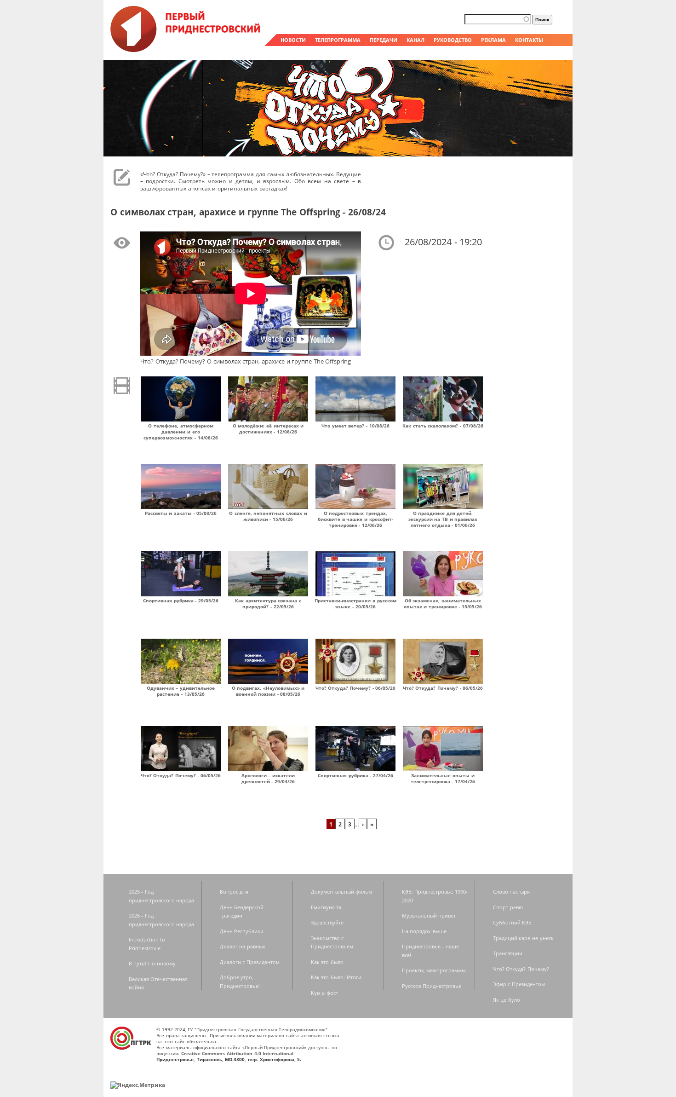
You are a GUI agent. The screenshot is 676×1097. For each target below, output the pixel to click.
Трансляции (507, 953)
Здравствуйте (327, 922)
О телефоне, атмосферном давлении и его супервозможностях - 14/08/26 (180, 431)
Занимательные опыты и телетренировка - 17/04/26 (443, 778)
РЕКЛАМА (493, 39)
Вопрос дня (234, 891)
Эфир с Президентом (519, 984)
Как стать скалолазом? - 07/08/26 (442, 425)
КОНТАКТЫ (529, 39)
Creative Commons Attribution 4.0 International (237, 1053)
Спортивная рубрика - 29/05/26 (180, 600)
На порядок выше (424, 931)
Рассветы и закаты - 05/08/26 (181, 513)
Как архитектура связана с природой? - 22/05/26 (268, 603)
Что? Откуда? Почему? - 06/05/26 (355, 688)
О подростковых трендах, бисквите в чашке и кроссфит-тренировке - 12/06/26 (355, 519)
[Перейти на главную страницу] (186, 50)
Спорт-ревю (508, 907)
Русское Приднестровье (432, 985)
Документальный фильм (341, 891)
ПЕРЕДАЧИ (383, 39)
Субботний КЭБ (512, 922)
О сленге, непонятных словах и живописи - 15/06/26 (268, 516)
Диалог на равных (242, 946)
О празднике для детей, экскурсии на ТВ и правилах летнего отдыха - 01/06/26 (443, 519)
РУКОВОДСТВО (453, 39)
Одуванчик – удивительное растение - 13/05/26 (181, 691)
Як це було (506, 999)
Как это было (327, 961)
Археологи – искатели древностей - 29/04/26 (268, 778)
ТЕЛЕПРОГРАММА (338, 39)
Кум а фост (324, 992)
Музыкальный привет (429, 915)
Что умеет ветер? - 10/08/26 (355, 425)
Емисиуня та (326, 907)
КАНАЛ (415, 39)
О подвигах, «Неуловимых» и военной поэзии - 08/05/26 (268, 691)
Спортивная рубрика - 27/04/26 (355, 775)
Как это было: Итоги (336, 977)
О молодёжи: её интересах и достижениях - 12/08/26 (268, 428)
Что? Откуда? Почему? (521, 968)
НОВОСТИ (293, 39)
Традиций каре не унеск (523, 938)
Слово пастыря (511, 891)
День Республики (242, 931)
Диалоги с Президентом (250, 961)
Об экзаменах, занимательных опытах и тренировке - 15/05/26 (443, 603)
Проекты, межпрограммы (434, 970)
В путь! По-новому (152, 963)
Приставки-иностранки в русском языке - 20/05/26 (355, 603)
